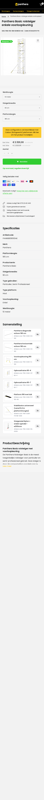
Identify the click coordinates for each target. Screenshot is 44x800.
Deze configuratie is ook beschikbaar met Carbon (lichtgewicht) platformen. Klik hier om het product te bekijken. (22, 132)
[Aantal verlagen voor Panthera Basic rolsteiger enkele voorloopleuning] (4, 153)
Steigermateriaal (33, 11)
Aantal (6, 149)
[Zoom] (37, 40)
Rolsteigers (6, 11)
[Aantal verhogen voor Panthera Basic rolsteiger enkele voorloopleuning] (12, 153)
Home (4, 16)
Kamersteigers (18, 11)
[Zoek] (36, 4)
